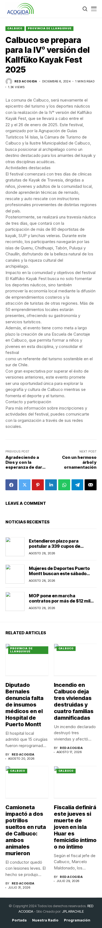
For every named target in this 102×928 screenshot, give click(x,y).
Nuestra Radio (45, 920)
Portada (19, 920)
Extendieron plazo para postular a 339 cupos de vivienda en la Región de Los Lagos (58, 549)
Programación (77, 920)
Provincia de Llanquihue (50, 28)
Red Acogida (25, 81)
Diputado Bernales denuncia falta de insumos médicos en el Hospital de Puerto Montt (24, 705)
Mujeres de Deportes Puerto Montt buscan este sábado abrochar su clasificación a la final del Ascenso (60, 576)
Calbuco (15, 28)
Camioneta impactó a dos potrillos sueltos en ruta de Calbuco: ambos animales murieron (25, 830)
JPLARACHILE (73, 911)
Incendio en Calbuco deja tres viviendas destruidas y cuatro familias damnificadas (74, 701)
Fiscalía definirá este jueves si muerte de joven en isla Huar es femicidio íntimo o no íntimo (75, 827)
